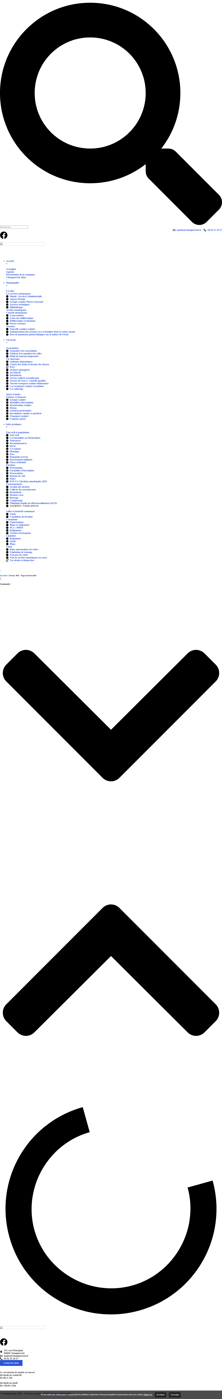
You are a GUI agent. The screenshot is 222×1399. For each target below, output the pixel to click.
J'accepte (175, 1395)
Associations (12, 348)
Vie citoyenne (13, 359)
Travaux (10, 326)
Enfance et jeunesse (16, 397)
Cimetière (11, 536)
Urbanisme (11, 519)
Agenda (10, 272)
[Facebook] (4, 235)
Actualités (11, 269)
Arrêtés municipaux (16, 310)
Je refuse (160, 1395)
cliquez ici (147, 1394)
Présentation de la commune (20, 274)
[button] (111, 716)
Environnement (14, 484)
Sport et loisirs (13, 394)
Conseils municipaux (16, 312)
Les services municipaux (18, 293)
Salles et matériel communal (20, 511)
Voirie (9, 546)
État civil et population (17, 432)
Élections (10, 465)
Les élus (10, 291)
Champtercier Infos (16, 277)
